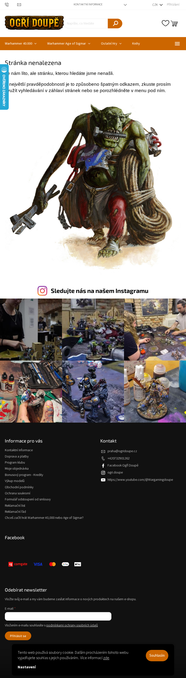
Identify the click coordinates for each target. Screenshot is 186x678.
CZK (155, 5)
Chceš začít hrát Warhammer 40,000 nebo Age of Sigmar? (44, 517)
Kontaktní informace (88, 4)
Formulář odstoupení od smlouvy (28, 499)
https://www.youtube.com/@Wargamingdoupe (140, 479)
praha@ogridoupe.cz (122, 451)
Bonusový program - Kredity (24, 475)
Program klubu (15, 462)
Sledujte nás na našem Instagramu (99, 290)
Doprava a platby (17, 456)
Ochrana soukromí (17, 493)
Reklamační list (15, 505)
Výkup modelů (14, 481)
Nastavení (27, 667)
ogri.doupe (115, 472)
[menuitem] (69, 43)
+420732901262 (119, 458)
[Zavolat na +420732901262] (11, 5)
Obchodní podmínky (19, 487)
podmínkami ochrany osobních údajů (72, 625)
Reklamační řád (15, 511)
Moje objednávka (17, 468)
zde (106, 658)
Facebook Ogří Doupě (123, 465)
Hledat (115, 23)
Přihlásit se (18, 636)
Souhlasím (157, 655)
